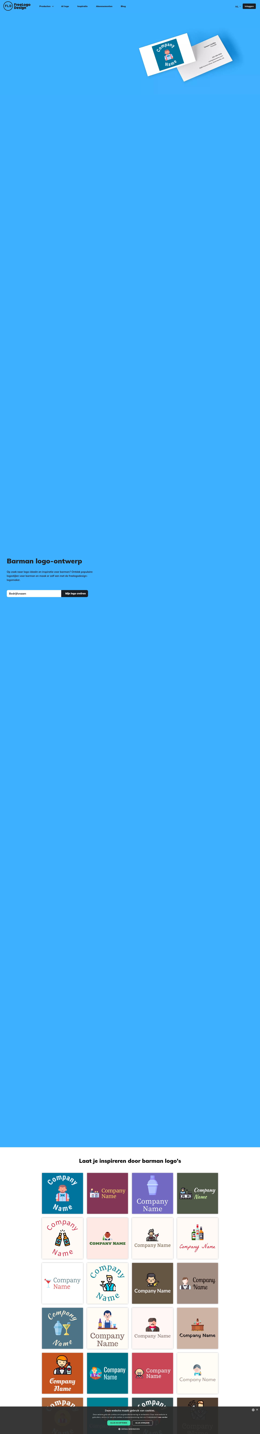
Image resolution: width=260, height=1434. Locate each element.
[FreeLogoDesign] (28, 6)
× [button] (257, 1410)
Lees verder (162, 1417)
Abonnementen (104, 6)
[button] (130, 1429)
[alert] (130, 1420)
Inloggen (249, 6)
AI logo (65, 6)
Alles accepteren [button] (118, 1423)
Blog (123, 6)
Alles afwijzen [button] (142, 1423)
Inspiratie (82, 6)
